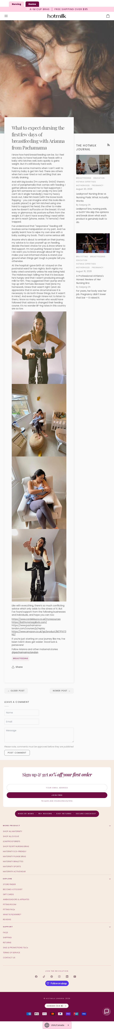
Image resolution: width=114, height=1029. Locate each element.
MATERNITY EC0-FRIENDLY (14, 851)
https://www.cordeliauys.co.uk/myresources (36, 619)
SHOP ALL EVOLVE (11, 836)
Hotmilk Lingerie (55, 998)
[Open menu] (8, 16)
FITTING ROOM (9, 904)
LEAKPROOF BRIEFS (11, 841)
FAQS (5, 932)
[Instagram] (59, 976)
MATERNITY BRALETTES (13, 861)
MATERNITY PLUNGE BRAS (14, 856)
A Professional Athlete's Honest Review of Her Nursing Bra (90, 279)
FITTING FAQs (9, 909)
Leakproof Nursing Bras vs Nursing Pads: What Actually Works (92, 197)
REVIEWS (7, 919)
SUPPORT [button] (8, 926)
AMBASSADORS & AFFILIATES (16, 899)
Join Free (57, 795)
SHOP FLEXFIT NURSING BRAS (16, 846)
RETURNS (7, 942)
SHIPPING (7, 937)
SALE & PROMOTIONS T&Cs (15, 947)
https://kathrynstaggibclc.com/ (29, 622)
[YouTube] (74, 976)
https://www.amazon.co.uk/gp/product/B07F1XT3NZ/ (39, 633)
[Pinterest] (51, 976)
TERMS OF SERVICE (11, 952)
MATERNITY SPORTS (12, 866)
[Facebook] (36, 976)
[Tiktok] (44, 976)
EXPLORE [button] (7, 878)
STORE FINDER (9, 884)
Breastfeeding (20, 658)
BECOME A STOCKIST (12, 889)
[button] (106, 1011)
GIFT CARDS (8, 894)
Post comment (17, 752)
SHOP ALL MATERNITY (12, 831)
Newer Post (62, 690)
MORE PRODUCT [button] (11, 825)
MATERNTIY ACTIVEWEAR (14, 871)
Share (19, 667)
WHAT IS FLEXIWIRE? (12, 914)
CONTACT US (9, 957)
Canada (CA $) (55, 1006)
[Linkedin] (67, 976)
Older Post (16, 690)
